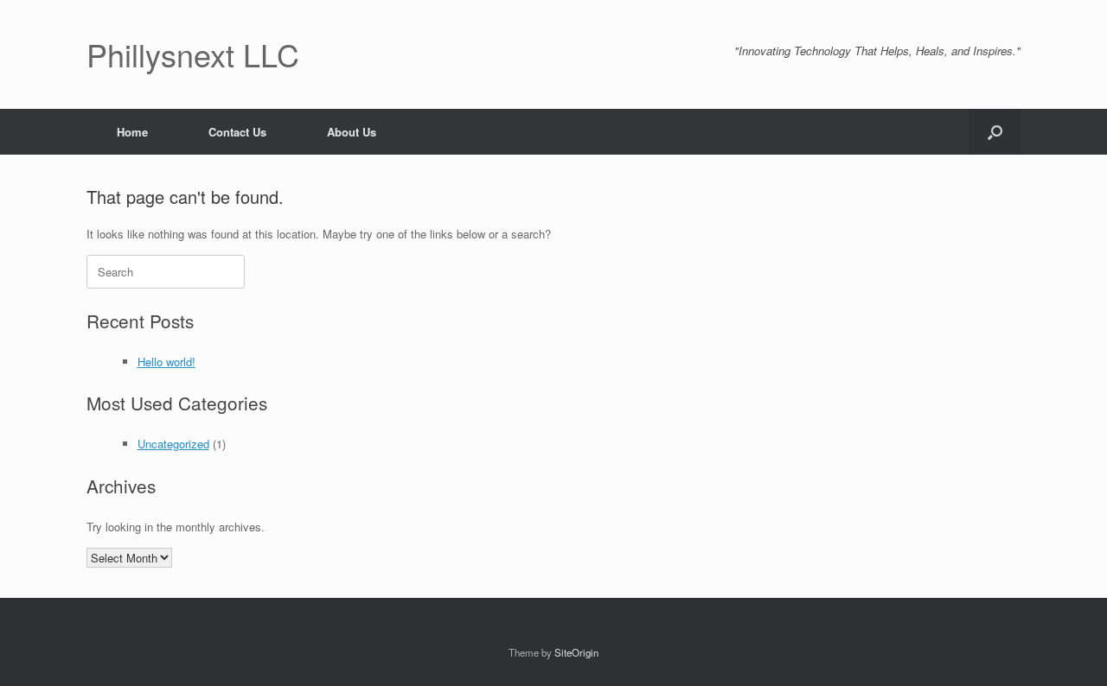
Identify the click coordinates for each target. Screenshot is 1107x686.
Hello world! (166, 361)
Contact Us (237, 132)
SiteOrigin (576, 652)
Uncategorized (173, 443)
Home (132, 132)
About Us (351, 132)
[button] (995, 132)
